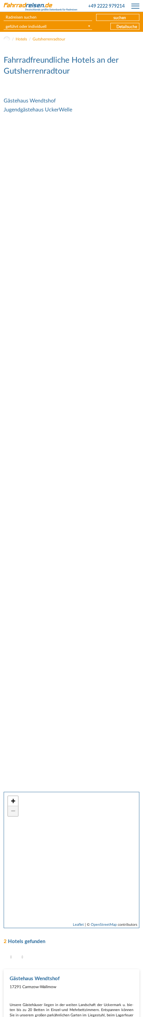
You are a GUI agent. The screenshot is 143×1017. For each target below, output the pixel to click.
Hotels (21, 39)
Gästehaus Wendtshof (30, 100)
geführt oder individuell (26, 27)
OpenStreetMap (104, 924)
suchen (119, 18)
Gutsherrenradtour (49, 39)
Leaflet (78, 924)
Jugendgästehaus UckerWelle (38, 109)
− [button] (13, 811)
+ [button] (13, 801)
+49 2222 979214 (106, 6)
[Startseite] (7, 39)
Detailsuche (126, 27)
